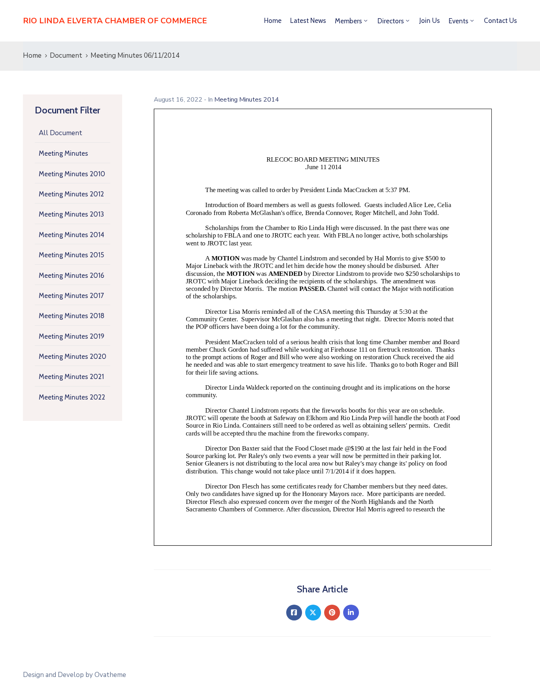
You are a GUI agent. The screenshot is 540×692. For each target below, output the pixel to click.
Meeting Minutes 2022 (72, 397)
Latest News (308, 21)
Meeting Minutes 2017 (71, 296)
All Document (60, 133)
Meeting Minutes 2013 (71, 214)
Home (272, 21)
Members (348, 21)
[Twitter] (313, 612)
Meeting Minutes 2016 (71, 275)
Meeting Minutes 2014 (71, 235)
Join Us (429, 21)
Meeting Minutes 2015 (71, 255)
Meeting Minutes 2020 (72, 356)
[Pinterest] (332, 612)
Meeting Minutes (63, 153)
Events (458, 21)
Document (66, 55)
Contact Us (500, 21)
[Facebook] (294, 612)
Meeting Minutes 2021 (71, 377)
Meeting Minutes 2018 (71, 316)
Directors (391, 21)
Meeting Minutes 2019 (71, 336)
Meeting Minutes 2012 (71, 194)
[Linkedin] (351, 612)
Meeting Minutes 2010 (72, 174)
